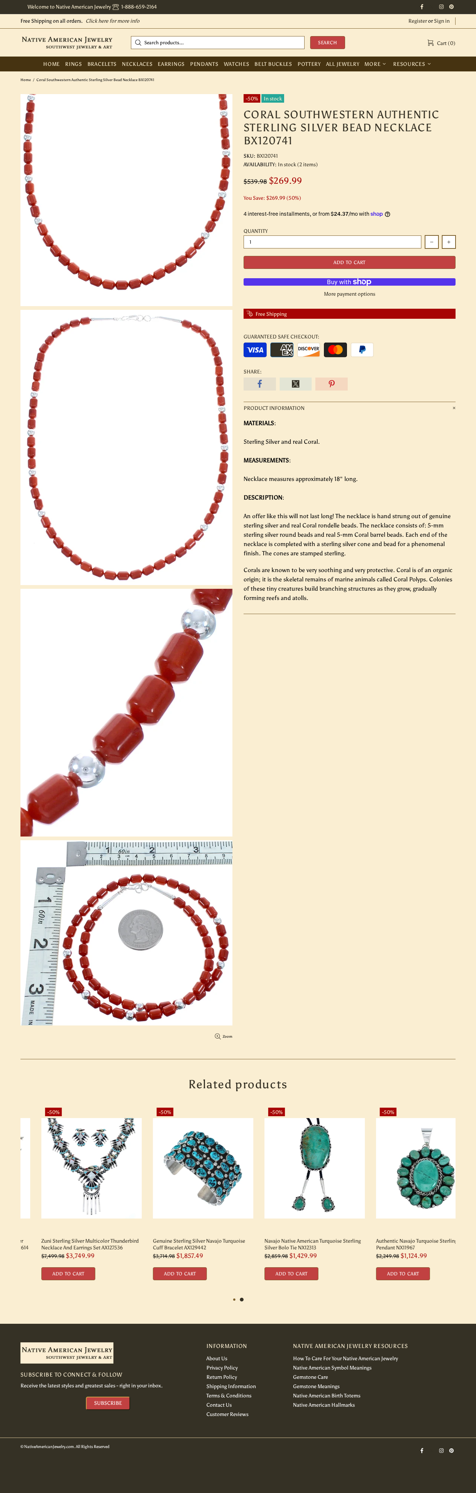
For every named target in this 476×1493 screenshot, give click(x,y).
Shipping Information (231, 1386)
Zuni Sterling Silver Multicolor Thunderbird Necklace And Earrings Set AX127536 (69, 1244)
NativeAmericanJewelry (66, 42)
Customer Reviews (227, 1414)
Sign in (442, 21)
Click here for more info (112, 21)
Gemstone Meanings (316, 1386)
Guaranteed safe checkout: (281, 337)
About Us (216, 1358)
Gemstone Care (310, 1377)
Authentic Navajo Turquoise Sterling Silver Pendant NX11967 (402, 1244)
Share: (253, 372)
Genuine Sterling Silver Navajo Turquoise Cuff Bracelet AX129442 (178, 1244)
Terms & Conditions (228, 1396)
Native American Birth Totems (326, 1396)
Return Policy (221, 1377)
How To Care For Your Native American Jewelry (345, 1358)
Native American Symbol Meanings (332, 1368)
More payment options (349, 294)
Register (417, 21)
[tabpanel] (294, 1199)
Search (327, 42)
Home (25, 80)
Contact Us (219, 1405)
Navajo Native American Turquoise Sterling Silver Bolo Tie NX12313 (292, 1244)
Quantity (256, 231)
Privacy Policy (222, 1368)
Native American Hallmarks (324, 1405)
